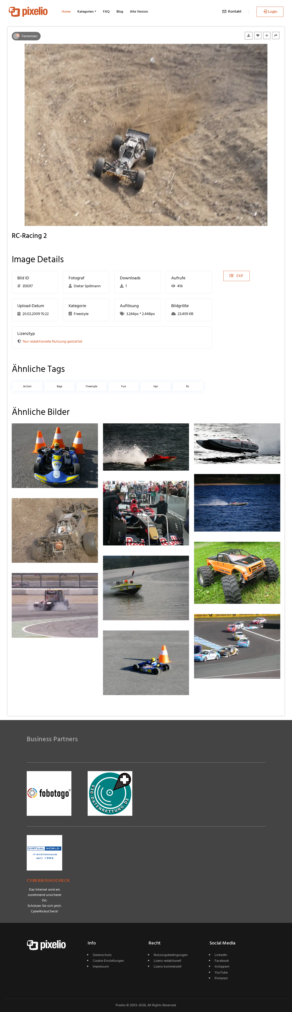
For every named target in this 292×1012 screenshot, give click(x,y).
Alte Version (139, 11)
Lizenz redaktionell (167, 960)
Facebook (222, 960)
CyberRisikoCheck (48, 881)
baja (59, 386)
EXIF (239, 276)
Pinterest (221, 978)
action (27, 386)
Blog (120, 11)
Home (66, 11)
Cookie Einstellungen (108, 960)
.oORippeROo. (129, 432)
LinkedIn (221, 955)
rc (187, 386)
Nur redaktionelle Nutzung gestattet (53, 341)
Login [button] (272, 12)
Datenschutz (102, 955)
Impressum (101, 966)
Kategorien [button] (85, 11)
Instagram (222, 966)
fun (123, 386)
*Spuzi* (124, 564)
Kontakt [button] (235, 11)
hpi (155, 386)
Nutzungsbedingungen (171, 955)
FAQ (106, 11)
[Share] (275, 35)
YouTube (221, 972)
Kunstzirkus (127, 489)
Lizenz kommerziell (167, 966)
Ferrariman (29, 36)
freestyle (91, 386)
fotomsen (217, 550)
